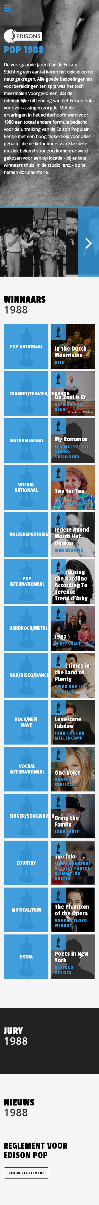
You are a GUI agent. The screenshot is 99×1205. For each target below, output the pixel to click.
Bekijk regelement (26, 1173)
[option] (16, 242)
